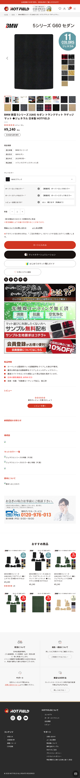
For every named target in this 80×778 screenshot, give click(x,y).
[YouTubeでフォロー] (25, 718)
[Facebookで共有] (11, 279)
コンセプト (48, 714)
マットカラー (9, 173)
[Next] (73, 58)
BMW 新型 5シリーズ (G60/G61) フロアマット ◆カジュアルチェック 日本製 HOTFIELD (64, 577)
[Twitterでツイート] (6, 279)
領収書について (52, 743)
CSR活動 (10, 746)
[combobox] (40, 179)
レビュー (48, 724)
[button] (9, 125)
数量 (5, 211)
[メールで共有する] (25, 279)
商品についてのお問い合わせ (15, 228)
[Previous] (7, 58)
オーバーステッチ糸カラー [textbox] (23, 195)
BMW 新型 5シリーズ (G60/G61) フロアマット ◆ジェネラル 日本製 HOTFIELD (14, 576)
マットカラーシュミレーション (42, 254)
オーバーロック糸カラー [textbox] (23, 189)
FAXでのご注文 (52, 750)
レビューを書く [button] (40, 405)
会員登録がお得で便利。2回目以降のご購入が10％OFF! (40, 2)
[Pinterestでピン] (20, 279)
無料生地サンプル (53, 746)
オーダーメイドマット (52, 718)
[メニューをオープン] (75, 9)
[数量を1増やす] (22, 211)
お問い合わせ (51, 736)
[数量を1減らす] (12, 211)
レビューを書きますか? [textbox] (23, 202)
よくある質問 (37, 228)
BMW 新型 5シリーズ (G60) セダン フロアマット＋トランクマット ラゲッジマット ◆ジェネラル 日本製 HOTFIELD (40, 577)
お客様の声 (11, 740)
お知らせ (10, 736)
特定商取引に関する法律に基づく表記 (59, 760)
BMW (13, 14)
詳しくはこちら (59, 690)
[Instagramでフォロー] (13, 718)
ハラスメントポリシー (54, 756)
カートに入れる (40, 245)
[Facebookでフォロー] (19, 718)
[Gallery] (40, 67)
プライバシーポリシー (54, 753)
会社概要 (48, 721)
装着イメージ (11, 743)
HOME (6, 14)
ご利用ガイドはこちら (58, 657)
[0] (69, 8)
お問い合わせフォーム (12, 685)
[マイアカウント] (60, 9)
